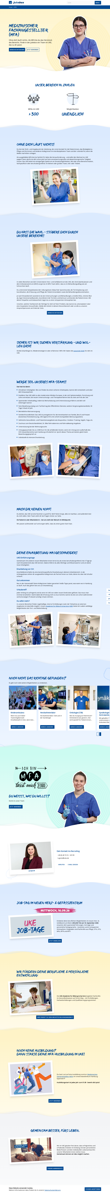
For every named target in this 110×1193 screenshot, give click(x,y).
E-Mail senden (73, 864)
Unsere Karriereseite (55, 1168)
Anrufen (61, 864)
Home (10, 7)
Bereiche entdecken (17, 50)
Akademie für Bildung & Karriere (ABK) (59, 606)
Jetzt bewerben (32, 50)
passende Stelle (78, 351)
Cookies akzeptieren (93, 1189)
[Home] (16, 2)
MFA (15, 7)
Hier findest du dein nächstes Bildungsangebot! (55, 1017)
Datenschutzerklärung (53, 1190)
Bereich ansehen (17, 727)
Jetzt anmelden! (55, 941)
